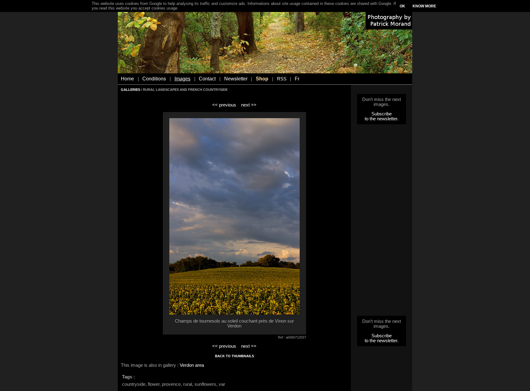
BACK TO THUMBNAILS (234, 356)
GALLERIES (130, 89)
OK (402, 6)
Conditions (154, 78)
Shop (262, 78)
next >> (248, 105)
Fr (297, 78)
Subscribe (381, 113)
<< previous (224, 105)
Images (182, 78)
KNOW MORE (424, 6)
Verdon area (192, 365)
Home (127, 78)
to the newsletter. (381, 118)
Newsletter (236, 78)
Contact (207, 78)
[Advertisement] (381, 222)
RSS (281, 78)
